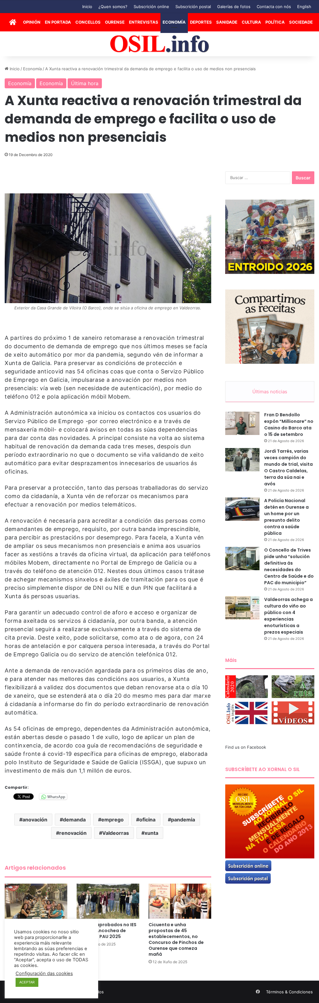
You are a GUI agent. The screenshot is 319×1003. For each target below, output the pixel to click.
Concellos (88, 22)
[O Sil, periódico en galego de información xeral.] (160, 44)
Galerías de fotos (233, 6)
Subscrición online (151, 6)
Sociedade (301, 22)
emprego (112, 819)
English (304, 6)
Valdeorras (115, 833)
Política (275, 22)
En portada (58, 22)
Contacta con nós (274, 6)
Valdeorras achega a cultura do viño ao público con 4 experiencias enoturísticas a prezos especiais (288, 615)
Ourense (115, 22)
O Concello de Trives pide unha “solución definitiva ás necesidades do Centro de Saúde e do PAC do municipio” (289, 566)
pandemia (183, 819)
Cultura (251, 22)
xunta (151, 833)
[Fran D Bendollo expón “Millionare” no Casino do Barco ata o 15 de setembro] (242, 423)
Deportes (201, 22)
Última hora (84, 83)
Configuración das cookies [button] (44, 973)
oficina (147, 819)
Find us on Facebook (245, 747)
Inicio (87, 6)
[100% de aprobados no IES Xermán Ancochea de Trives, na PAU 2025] (108, 901)
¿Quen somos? (112, 6)
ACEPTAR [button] (27, 982)
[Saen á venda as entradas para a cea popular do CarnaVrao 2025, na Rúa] (36, 901)
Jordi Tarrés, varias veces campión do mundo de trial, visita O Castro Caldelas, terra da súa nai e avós (288, 467)
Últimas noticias (269, 392)
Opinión (31, 22)
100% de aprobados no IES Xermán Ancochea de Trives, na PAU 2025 (106, 931)
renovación (73, 833)
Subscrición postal (193, 6)
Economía (174, 22)
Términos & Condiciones (289, 991)
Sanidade (226, 22)
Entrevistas (143, 22)
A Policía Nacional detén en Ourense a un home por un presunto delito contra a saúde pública (286, 516)
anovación (34, 819)
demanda (74, 819)
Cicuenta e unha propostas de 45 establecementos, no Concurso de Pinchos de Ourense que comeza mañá (176, 939)
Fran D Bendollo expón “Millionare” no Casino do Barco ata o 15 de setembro (288, 424)
